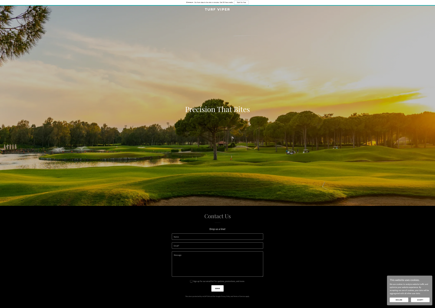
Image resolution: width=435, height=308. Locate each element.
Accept (420, 300)
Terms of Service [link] (239, 296)
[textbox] (217, 236)
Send (217, 288)
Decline (399, 300)
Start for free (241, 2)
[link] (217, 9)
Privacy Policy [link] (225, 296)
